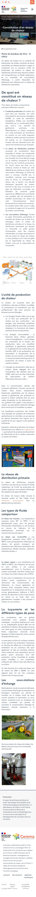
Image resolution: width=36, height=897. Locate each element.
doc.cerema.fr (17, 875)
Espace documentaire (13, 16)
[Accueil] (9, 9)
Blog (5, 2)
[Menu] (32, 9)
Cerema (5, 810)
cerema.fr (6, 875)
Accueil (3, 16)
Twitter (2, 2)
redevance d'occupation (12, 500)
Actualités (8, 2)
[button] (18, 270)
